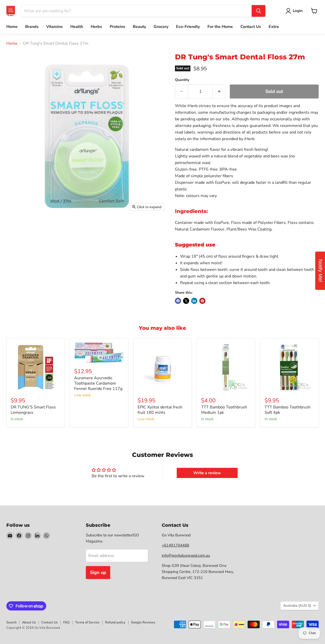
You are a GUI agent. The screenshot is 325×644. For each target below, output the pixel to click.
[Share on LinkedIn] (194, 301)
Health (76, 26)
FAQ (66, 622)
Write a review (207, 473)
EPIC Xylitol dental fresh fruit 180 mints (160, 409)
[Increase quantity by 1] (219, 91)
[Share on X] (186, 301)
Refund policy (115, 622)
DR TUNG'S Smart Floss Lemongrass (33, 409)
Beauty (139, 26)
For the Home (220, 26)
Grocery (161, 26)
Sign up (98, 572)
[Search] (258, 11)
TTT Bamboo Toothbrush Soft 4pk (288, 409)
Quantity (182, 80)
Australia (297, 605)
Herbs (96, 26)
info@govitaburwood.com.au (186, 555)
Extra (274, 26)
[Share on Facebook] (178, 301)
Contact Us (250, 26)
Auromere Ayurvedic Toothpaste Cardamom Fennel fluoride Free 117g (98, 383)
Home (12, 26)
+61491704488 (175, 545)
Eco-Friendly (188, 26)
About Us (29, 622)
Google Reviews (143, 622)
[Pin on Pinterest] (202, 301)
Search (11, 622)
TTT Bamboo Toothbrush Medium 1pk (224, 409)
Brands (32, 26)
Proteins (117, 26)
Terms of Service (87, 622)
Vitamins (54, 26)
